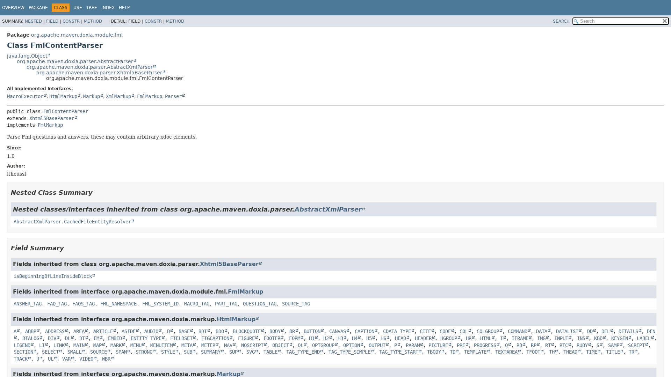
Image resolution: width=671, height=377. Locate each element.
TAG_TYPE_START (398, 352)
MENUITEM (161, 345)
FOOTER (272, 338)
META (187, 345)
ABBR (30, 331)
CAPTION (364, 331)
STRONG (144, 352)
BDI (203, 331)
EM (96, 338)
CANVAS (337, 331)
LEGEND (22, 345)
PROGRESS (485, 345)
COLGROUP (488, 331)
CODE (445, 331)
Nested (33, 21)
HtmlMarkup (63, 96)
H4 (355, 338)
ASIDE (129, 331)
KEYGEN (619, 338)
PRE (461, 345)
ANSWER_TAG (28, 303)
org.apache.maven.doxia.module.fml (77, 35)
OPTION (351, 345)
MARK (116, 345)
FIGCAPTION (215, 338)
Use (77, 7)
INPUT (561, 338)
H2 (326, 338)
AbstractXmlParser (328, 209)
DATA (541, 331)
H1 (312, 338)
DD (590, 331)
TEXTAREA (506, 352)
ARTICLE (103, 331)
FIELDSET (181, 338)
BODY (275, 331)
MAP (97, 345)
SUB (188, 352)
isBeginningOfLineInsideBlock (53, 276)
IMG (541, 338)
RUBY (582, 345)
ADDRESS (55, 331)
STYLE (168, 352)
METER (208, 345)
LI (42, 345)
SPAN (121, 352)
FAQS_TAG (83, 303)
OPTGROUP (323, 345)
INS (581, 338)
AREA (79, 331)
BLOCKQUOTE (247, 331)
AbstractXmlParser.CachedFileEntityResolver (72, 221)
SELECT (50, 352)
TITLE (613, 352)
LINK (59, 345)
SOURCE (98, 352)
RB (519, 345)
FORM (294, 338)
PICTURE (438, 345)
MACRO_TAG (196, 303)
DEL (605, 331)
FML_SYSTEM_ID (160, 303)
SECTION (23, 352)
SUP (233, 352)
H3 (340, 338)
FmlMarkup (149, 96)
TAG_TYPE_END (303, 352)
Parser (173, 96)
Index (108, 7)
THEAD (570, 352)
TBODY (434, 352)
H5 (369, 338)
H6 (383, 338)
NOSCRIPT (252, 345)
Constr (71, 21)
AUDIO (151, 331)
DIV (52, 338)
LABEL (644, 338)
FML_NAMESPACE (118, 303)
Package (38, 7)
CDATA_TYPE (397, 331)
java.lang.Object (27, 56)
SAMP (613, 345)
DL (68, 338)
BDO (220, 331)
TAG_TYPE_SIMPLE (349, 352)
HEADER (423, 338)
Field (52, 21)
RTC (564, 345)
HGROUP (448, 338)
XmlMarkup (118, 96)
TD (452, 352)
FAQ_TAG (57, 303)
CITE (425, 331)
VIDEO (86, 359)
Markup (91, 96)
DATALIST (567, 331)
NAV (228, 345)
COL (464, 331)
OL (300, 345)
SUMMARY (211, 352)
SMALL (74, 352)
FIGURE (246, 338)
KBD (598, 338)
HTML (485, 338)
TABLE (270, 352)
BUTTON (312, 331)
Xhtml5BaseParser (51, 118)
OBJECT (280, 345)
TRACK (21, 359)
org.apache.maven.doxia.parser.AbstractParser (75, 61)
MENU (136, 345)
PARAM (413, 345)
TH (552, 352)
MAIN (79, 345)
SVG (250, 352)
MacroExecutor (25, 96)
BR (292, 331)
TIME (591, 352)
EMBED (115, 338)
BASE (184, 331)
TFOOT (533, 352)
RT (548, 345)
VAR (66, 359)
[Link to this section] (97, 192)
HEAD (400, 338)
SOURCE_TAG (296, 303)
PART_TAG (226, 303)
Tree (91, 7)
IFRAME (520, 338)
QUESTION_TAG (259, 303)
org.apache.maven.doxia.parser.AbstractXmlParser (90, 67)
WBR (106, 359)
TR (631, 352)
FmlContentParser (65, 111)
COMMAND (517, 331)
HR (468, 338)
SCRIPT (636, 345)
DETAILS (628, 331)
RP (533, 345)
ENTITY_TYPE (146, 338)
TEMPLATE (475, 352)
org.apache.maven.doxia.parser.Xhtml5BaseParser (99, 72)
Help (124, 7)
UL (50, 359)
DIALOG (30, 338)
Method (93, 21)
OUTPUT (377, 345)
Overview (13, 7)
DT (82, 338)
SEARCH (561, 21)
